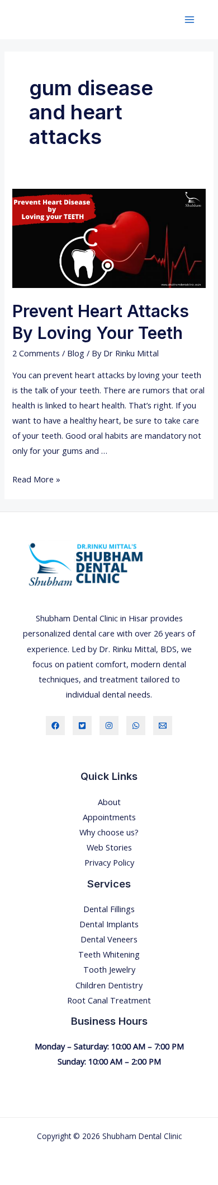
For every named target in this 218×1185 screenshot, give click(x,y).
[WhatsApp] (135, 725)
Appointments (109, 816)
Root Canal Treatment (109, 1000)
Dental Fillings (109, 908)
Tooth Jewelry (109, 969)
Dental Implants (109, 924)
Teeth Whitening (109, 954)
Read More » (36, 479)
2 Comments (36, 353)
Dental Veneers (109, 939)
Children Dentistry (109, 985)
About (109, 801)
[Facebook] (55, 725)
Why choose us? (109, 832)
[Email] (162, 725)
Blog (75, 353)
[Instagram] (109, 725)
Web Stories (109, 847)
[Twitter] (82, 725)
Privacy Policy (109, 862)
